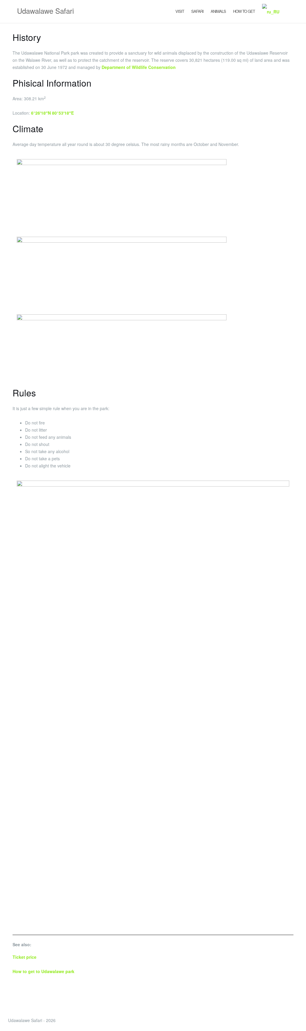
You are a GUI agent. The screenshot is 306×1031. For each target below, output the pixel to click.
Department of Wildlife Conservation (139, 67)
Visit (179, 11)
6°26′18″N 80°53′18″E (52, 113)
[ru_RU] (270, 11)
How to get (244, 11)
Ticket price (24, 957)
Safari (197, 11)
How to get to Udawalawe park (43, 971)
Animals (218, 11)
